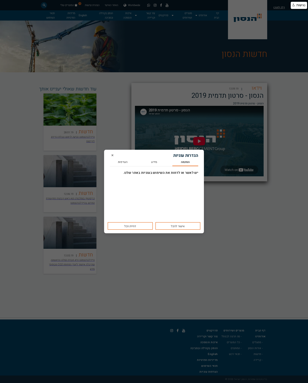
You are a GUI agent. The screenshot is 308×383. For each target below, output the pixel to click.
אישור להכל (178, 226)
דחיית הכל (130, 226)
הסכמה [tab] (185, 162)
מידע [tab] (154, 162)
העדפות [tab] (122, 162)
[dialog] (154, 191)
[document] (154, 191)
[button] (299, 5)
